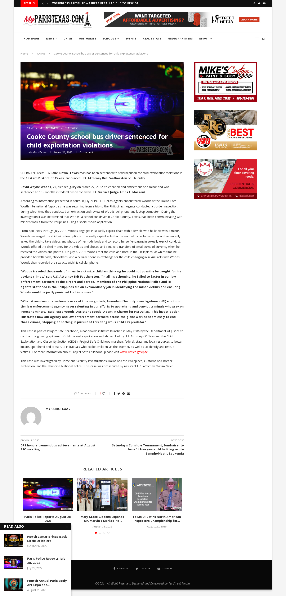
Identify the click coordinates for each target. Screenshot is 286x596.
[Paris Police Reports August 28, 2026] (48, 494)
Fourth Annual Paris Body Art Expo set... (47, 582)
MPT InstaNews (49, 128)
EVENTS (131, 38)
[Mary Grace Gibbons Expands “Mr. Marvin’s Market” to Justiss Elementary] (102, 494)
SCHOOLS (109, 38)
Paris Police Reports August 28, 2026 (47, 519)
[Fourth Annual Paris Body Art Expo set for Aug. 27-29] (13, 584)
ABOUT (204, 38)
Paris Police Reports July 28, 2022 (46, 560)
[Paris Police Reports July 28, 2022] (13, 562)
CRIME (68, 38)
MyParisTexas (38, 152)
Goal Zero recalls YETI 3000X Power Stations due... (93, 3)
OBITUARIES (87, 38)
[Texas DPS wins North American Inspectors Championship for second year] (157, 494)
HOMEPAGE (32, 38)
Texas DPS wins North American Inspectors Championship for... (157, 519)
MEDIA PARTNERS (180, 38)
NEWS (50, 38)
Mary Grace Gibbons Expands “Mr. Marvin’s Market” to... (102, 519)
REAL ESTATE (152, 38)
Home (24, 53)
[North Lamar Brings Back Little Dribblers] (13, 540)
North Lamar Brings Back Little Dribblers (47, 538)
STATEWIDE (71, 128)
